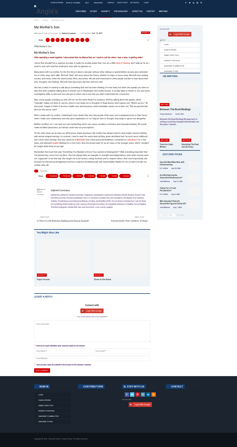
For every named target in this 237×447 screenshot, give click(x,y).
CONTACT (176, 386)
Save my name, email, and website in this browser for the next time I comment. (64, 365)
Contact (111, 3)
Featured (81, 11)
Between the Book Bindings (175, 109)
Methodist (80, 139)
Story (93, 11)
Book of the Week (73, 3)
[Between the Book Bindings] (180, 94)
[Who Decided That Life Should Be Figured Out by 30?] (194, 204)
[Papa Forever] (64, 258)
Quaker (55, 143)
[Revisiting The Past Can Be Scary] (191, 135)
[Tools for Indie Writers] (169, 135)
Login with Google (94, 311)
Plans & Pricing (57, 3)
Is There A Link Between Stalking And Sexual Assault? (63, 221)
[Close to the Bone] (120, 258)
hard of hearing (123, 63)
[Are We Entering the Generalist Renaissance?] (194, 178)
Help (87, 3)
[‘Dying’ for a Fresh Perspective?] (194, 191)
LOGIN (146, 3)
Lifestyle (137, 11)
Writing (163, 11)
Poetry (151, 11)
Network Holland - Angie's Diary (60, 439)
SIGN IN (43, 386)
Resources (98, 3)
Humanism (43, 171)
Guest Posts (122, 3)
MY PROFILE (134, 3)
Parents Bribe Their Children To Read (129, 221)
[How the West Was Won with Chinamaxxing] (194, 165)
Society (105, 11)
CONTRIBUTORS (93, 386)
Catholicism (132, 139)
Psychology (121, 11)
